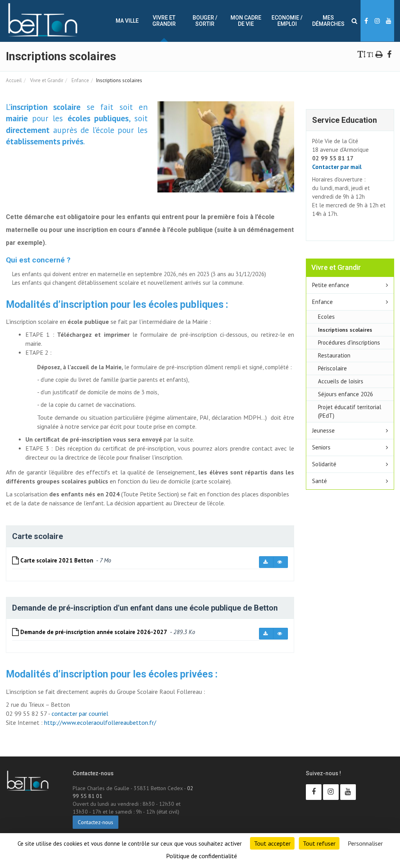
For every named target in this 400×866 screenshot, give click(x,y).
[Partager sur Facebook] (389, 53)
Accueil (14, 80)
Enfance (79, 80)
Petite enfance (330, 285)
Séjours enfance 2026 (345, 394)
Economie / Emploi (286, 20)
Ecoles (326, 316)
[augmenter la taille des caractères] (362, 53)
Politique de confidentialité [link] (201, 856)
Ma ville (127, 21)
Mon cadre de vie (245, 20)
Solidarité (324, 464)
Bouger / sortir (205, 20)
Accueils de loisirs (340, 381)
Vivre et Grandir (164, 20)
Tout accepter (272, 843)
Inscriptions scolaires (345, 329)
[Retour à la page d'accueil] (43, 20)
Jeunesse (323, 430)
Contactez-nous (95, 822)
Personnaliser (365, 843)
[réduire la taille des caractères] (370, 53)
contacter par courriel (80, 713)
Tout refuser (319, 843)
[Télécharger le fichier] (266, 562)
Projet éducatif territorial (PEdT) (349, 411)
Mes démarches (328, 20)
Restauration (334, 355)
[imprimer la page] (379, 53)
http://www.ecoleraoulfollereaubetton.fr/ (100, 722)
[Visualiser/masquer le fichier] (280, 562)
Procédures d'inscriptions (349, 342)
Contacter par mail (337, 167)
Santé (319, 481)
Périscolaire (332, 368)
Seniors (321, 447)
